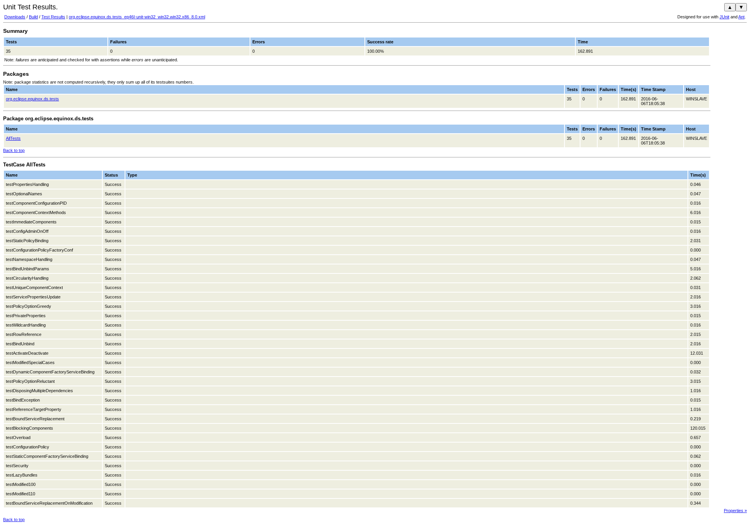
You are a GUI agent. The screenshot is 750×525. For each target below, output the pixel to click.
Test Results (53, 16)
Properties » (735, 510)
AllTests (13, 138)
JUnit (724, 16)
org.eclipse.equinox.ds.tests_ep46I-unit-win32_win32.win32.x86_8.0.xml (137, 16)
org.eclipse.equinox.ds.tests (32, 98)
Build (33, 16)
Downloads (14, 16)
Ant (741, 16)
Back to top (14, 150)
